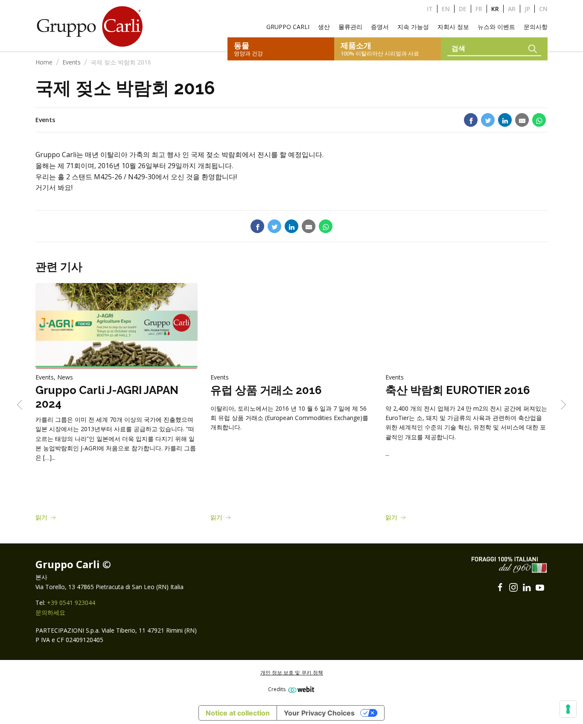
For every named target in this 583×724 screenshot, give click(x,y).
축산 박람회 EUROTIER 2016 (457, 390)
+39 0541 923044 (71, 602)
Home (43, 62)
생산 (324, 27)
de (462, 9)
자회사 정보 (453, 27)
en (446, 9)
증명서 (380, 27)
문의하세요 (50, 612)
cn (543, 9)
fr (478, 9)
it (430, 9)
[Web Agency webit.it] (300, 689)
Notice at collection (238, 713)
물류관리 (350, 27)
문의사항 (536, 27)
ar (512, 9)
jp (527, 9)
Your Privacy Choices (319, 713)
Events (71, 62)
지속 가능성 (413, 27)
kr (495, 9)
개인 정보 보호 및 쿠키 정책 (291, 672)
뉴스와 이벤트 (496, 27)
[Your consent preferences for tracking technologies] (568, 709)
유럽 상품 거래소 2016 (266, 390)
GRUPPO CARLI (287, 27)
